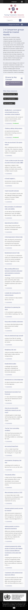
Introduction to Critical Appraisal (14, 379)
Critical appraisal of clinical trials (14, 237)
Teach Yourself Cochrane (12, 191)
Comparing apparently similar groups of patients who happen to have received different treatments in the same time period (13, 550)
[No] (26, 605)
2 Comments (9, 503)
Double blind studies (10, 363)
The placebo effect (10, 474)
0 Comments (9, 123)
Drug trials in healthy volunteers (14, 321)
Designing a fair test (10, 349)
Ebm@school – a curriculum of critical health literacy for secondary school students (13, 112)
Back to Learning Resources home (13, 83)
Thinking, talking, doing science (13, 128)
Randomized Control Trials (12, 253)
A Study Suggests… (10, 178)
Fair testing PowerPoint (11, 446)
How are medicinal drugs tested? (14, 335)
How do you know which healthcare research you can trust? (13, 410)
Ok (14, 607)
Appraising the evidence (11, 223)
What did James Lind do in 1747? (13, 492)
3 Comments (9, 201)
